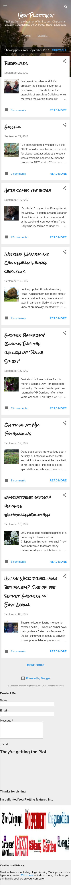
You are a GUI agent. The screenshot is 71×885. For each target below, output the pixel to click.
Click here (27, 875)
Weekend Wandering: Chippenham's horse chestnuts (26, 263)
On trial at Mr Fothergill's (21, 429)
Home (27, 35)
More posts (35, 665)
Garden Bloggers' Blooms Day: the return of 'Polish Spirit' (24, 348)
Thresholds (16, 63)
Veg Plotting (35, 15)
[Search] (66, 7)
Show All (59, 50)
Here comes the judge (27, 190)
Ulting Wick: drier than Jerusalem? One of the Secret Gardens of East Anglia (30, 591)
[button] (64, 62)
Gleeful (12, 127)
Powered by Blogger (37, 678)
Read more (58, 110)
